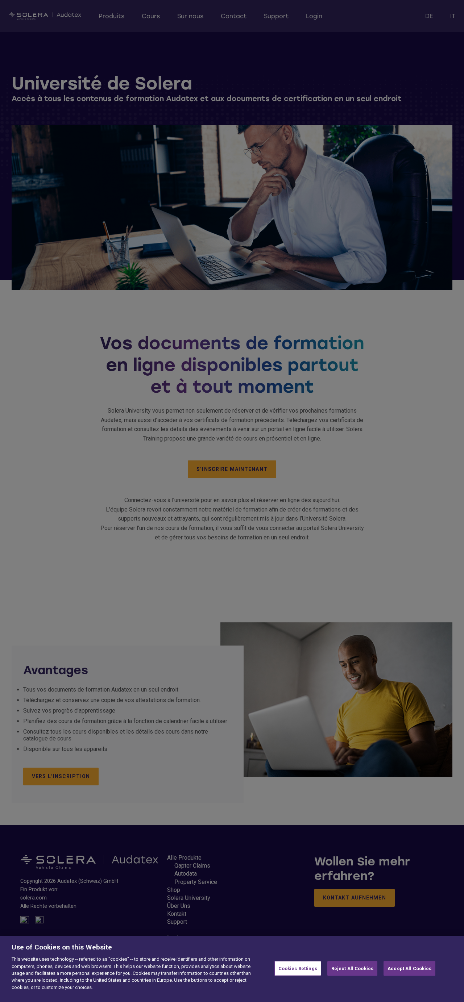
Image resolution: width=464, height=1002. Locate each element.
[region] (232, 969)
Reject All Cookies (352, 968)
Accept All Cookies (409, 968)
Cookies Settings (297, 968)
